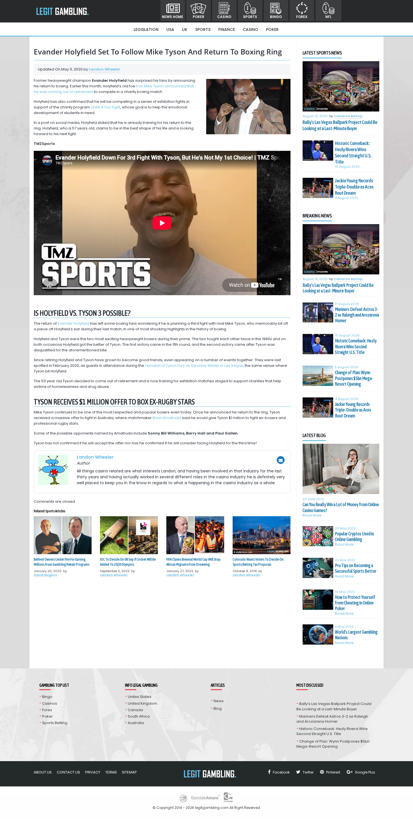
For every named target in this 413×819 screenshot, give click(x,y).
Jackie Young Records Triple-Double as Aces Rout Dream (354, 187)
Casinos (49, 703)
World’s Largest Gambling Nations (356, 634)
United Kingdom (142, 703)
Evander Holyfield (73, 323)
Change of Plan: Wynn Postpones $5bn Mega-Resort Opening (354, 378)
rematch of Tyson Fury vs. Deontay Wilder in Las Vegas (194, 365)
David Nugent (45, 575)
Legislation (146, 29)
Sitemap (129, 772)
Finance (226, 29)
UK (184, 29)
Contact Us (68, 772)
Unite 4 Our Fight (105, 107)
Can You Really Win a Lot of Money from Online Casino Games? (341, 507)
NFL (328, 16)
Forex (301, 16)
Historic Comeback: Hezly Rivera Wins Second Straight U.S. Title (353, 152)
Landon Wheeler (104, 69)
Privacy (92, 772)
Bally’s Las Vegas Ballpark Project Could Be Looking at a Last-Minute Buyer (340, 125)
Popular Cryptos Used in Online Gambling (354, 536)
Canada (135, 710)
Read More (312, 515)
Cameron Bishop (348, 116)
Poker (198, 16)
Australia (136, 722)
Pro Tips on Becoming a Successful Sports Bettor (355, 568)
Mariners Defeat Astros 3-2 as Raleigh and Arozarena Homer (357, 315)
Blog (218, 708)
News (219, 701)
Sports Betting (54, 722)
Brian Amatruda (167, 417)
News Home (172, 16)
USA (170, 29)
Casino (224, 16)
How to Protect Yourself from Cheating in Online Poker (355, 603)
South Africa (139, 716)
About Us (43, 772)
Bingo (276, 16)
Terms (111, 772)
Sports (250, 16)
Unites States (139, 696)
